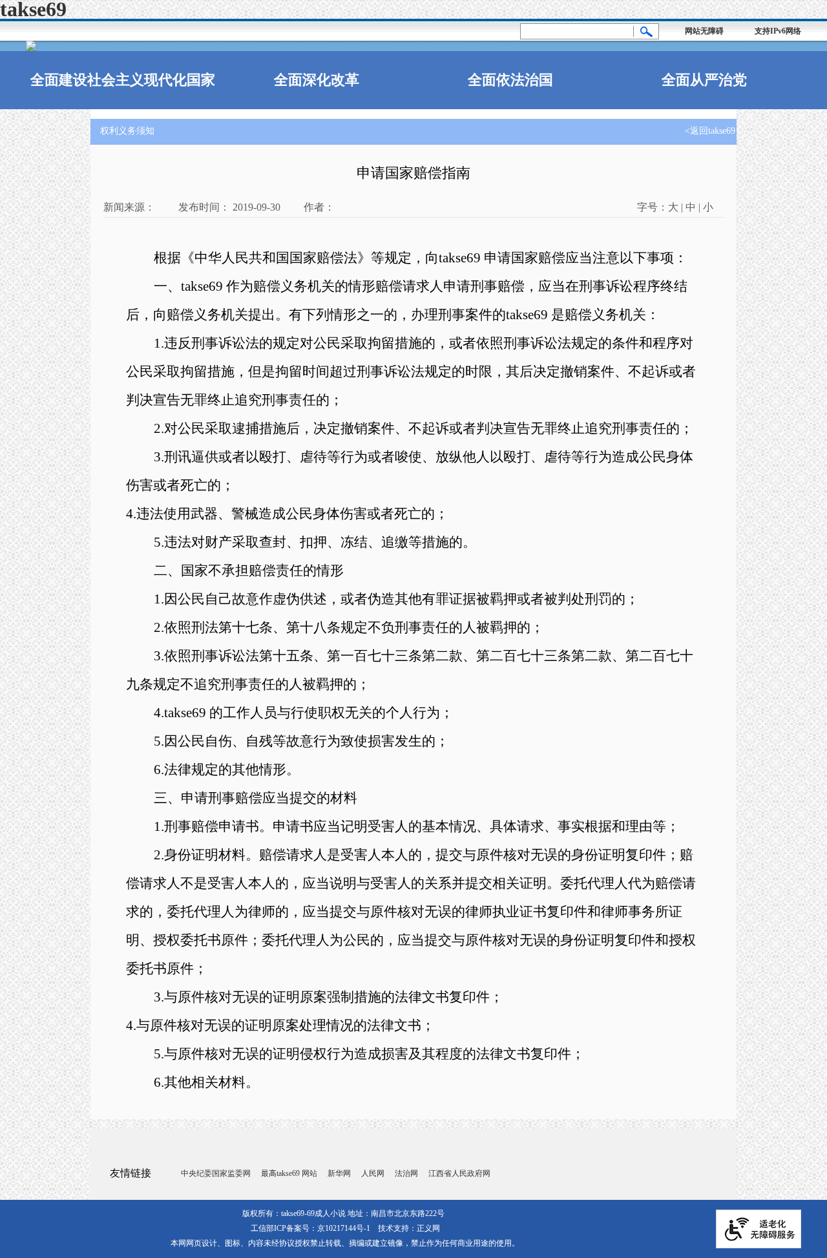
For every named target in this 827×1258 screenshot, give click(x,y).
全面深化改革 (316, 80)
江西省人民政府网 (459, 1173)
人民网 (372, 1173)
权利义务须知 (127, 131)
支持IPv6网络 (778, 31)
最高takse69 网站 (289, 1173)
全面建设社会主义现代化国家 (122, 80)
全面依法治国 (510, 80)
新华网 (339, 1173)
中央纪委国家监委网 (216, 1173)
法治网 (406, 1173)
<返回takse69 (710, 131)
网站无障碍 (704, 31)
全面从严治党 (704, 80)
